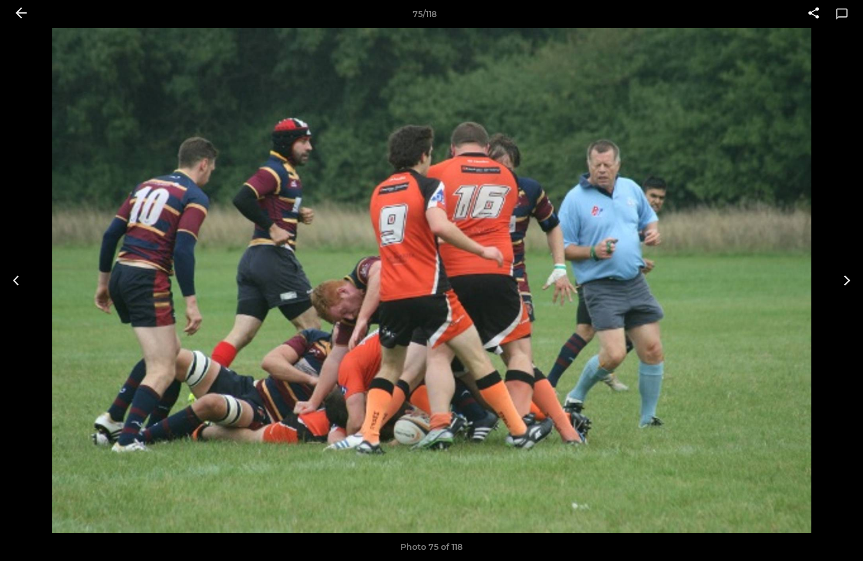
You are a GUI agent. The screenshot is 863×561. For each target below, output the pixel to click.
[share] (814, 14)
